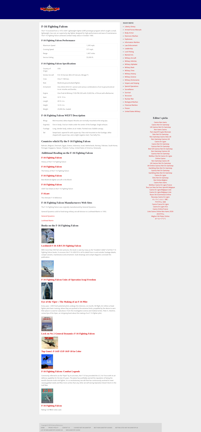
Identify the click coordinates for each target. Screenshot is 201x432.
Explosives (128, 39)
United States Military (132, 111)
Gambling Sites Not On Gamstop (160, 168)
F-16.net (45, 193)
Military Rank (129, 67)
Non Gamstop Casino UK (160, 161)
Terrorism (128, 96)
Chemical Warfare (131, 105)
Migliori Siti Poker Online (160, 216)
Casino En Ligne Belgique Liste (160, 190)
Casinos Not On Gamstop (160, 146)
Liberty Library (130, 26)
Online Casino (160, 158)
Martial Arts (129, 55)
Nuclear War (129, 99)
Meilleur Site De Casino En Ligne (160, 156)
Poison (127, 108)
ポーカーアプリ (160, 219)
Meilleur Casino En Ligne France (160, 185)
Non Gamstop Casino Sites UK (160, 137)
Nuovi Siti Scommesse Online (160, 194)
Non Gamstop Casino (73, 430)
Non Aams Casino (160, 129)
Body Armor (129, 33)
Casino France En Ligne (160, 204)
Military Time (129, 70)
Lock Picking (129, 52)
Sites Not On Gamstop (160, 134)
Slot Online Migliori (160, 180)
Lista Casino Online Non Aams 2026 (160, 211)
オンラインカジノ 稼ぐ (160, 199)
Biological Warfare (131, 102)
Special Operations (131, 86)
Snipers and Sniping (132, 83)
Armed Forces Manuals (133, 30)
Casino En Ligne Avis (160, 207)
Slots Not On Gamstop (160, 178)
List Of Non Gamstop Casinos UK (52, 430)
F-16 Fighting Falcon (51, 157)
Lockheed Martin (47, 220)
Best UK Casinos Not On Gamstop (160, 149)
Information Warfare (132, 42)
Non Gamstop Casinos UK (160, 139)
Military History (130, 74)
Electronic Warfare (131, 36)
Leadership (129, 48)
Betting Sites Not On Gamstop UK (126, 428)
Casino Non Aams (160, 122)
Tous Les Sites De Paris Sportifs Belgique (160, 187)
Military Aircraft (130, 58)
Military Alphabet (131, 64)
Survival (128, 92)
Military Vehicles (131, 61)
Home (43, 428)
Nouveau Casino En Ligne (160, 197)
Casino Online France (160, 209)
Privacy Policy (53, 428)
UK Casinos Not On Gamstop (160, 127)
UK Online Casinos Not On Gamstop (160, 166)
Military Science (130, 77)
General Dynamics (48, 216)
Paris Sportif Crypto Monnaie (160, 132)
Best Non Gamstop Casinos (103, 428)
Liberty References (57, 425)
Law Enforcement (131, 45)
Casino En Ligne (160, 141)
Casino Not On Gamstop (160, 125)
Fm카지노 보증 (160, 202)
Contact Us (66, 428)
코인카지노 (160, 214)
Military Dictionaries (132, 80)
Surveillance (129, 89)
